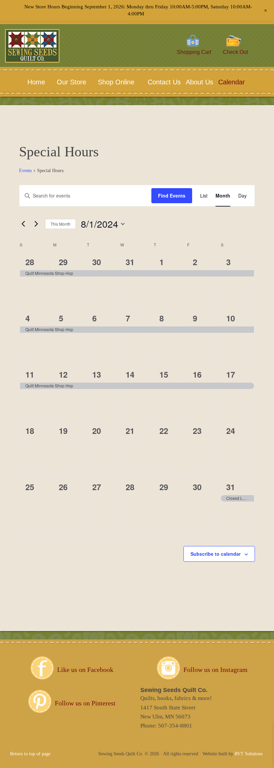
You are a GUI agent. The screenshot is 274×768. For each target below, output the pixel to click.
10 (230, 318)
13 (96, 374)
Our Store (71, 82)
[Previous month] (23, 224)
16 (197, 374)
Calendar (231, 82)
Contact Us (163, 82)
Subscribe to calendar (215, 553)
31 (130, 261)
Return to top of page (30, 753)
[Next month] (36, 224)
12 (63, 374)
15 (163, 374)
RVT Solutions (249, 753)
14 (130, 374)
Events (25, 170)
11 (29, 374)
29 (63, 261)
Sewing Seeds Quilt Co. (42, 56)
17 (230, 374)
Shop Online (116, 82)
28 (29, 261)
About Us (198, 82)
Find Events (171, 195)
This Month (60, 224)
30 (96, 261)
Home (36, 82)
